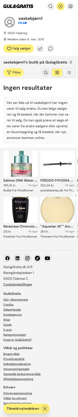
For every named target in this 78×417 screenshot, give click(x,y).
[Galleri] (57, 72)
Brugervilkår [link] (11, 354)
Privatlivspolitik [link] (14, 359)
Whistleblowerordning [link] (18, 379)
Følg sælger (21, 48)
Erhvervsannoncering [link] (17, 393)
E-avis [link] (7, 330)
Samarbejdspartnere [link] (17, 403)
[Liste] (69, 72)
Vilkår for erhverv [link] (15, 398)
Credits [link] (8, 304)
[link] (18, 6)
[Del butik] (40, 48)
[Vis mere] (46, 72)
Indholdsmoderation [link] (17, 364)
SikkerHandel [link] (12, 309)
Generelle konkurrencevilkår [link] (22, 374)
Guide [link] (7, 325)
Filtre (16, 72)
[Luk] (45, 408)
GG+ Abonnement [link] (15, 299)
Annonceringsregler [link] (16, 369)
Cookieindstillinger (17, 284)
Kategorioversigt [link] (14, 335)
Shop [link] (6, 320)
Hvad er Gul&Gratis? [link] (17, 340)
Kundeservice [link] (12, 315)
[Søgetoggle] (50, 6)
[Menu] (70, 6)
